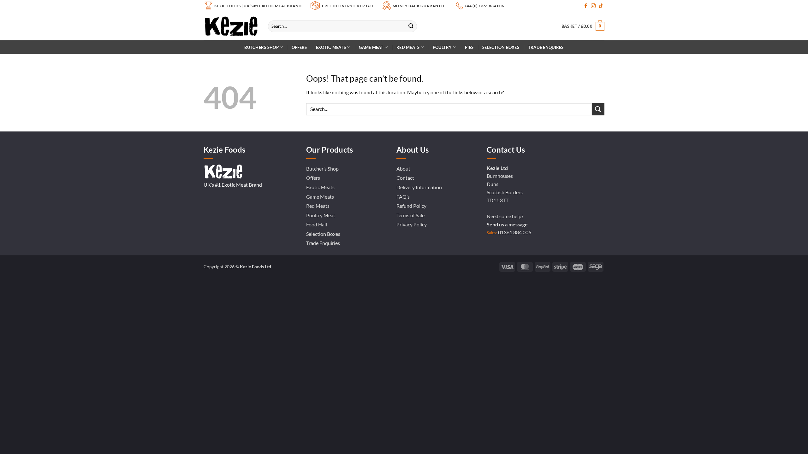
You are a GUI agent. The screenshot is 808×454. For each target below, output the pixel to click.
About (403, 169)
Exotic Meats (331, 47)
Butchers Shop (261, 47)
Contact (405, 178)
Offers (299, 47)
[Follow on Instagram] (593, 6)
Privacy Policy (411, 224)
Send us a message (507, 224)
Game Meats (320, 197)
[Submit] (411, 26)
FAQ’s (403, 197)
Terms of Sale (410, 215)
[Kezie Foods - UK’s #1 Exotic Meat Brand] (231, 26)
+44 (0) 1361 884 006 (484, 5)
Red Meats (318, 206)
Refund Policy (411, 206)
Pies (469, 47)
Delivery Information (419, 187)
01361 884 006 (514, 232)
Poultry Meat (320, 215)
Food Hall (316, 224)
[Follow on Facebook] (585, 6)
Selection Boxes (500, 47)
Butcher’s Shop (322, 169)
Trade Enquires (546, 47)
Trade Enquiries (323, 243)
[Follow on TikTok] (600, 6)
